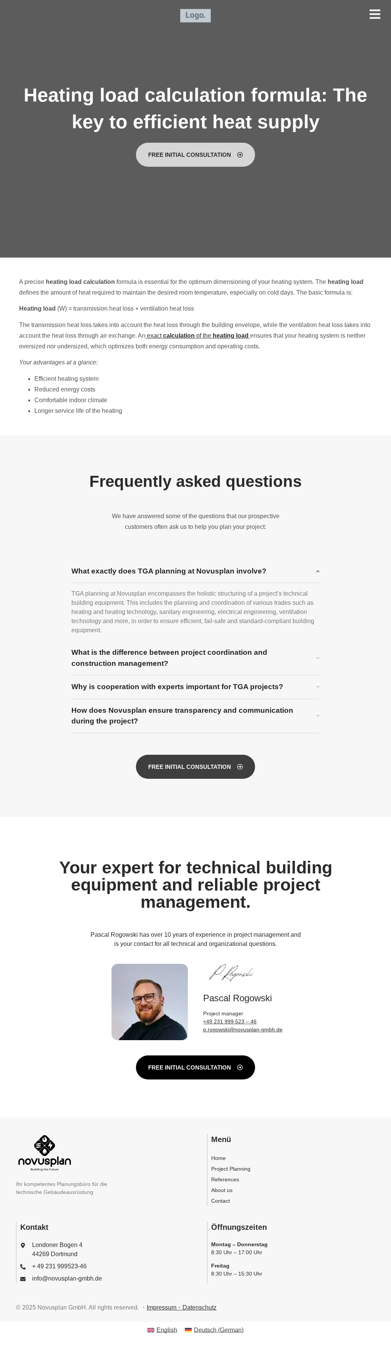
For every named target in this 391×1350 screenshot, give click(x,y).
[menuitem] (162, 1330)
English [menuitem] (167, 1330)
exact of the (197, 335)
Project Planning (230, 1169)
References (225, 1179)
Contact (220, 1201)
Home (218, 1158)
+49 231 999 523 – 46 (230, 1021)
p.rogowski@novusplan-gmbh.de (243, 1029)
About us (222, 1190)
